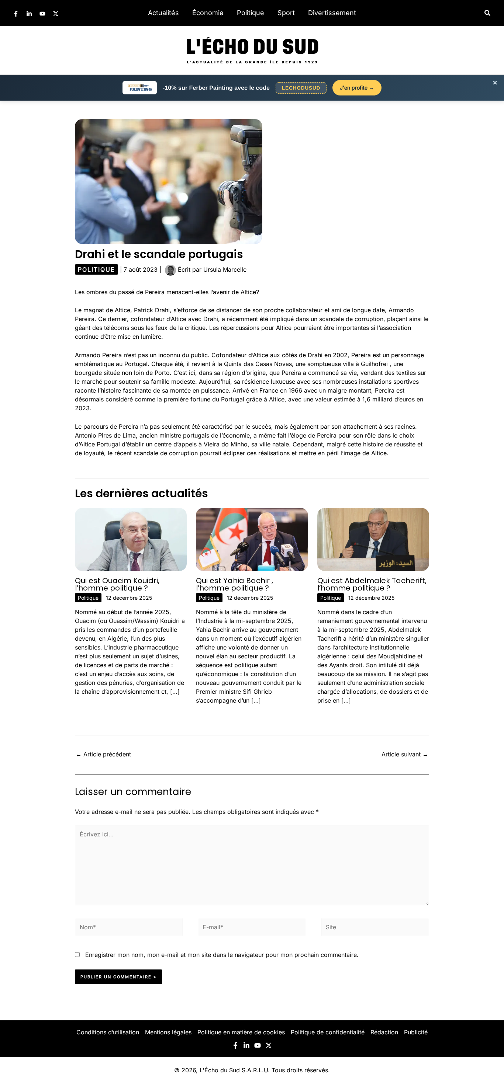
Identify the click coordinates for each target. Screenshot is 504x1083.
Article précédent (103, 754)
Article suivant (405, 754)
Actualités (163, 13)
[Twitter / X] (56, 14)
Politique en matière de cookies (241, 1032)
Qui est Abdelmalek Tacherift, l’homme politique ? (372, 584)
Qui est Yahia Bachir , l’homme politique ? (234, 584)
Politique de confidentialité (328, 1032)
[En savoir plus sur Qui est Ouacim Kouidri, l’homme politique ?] (131, 539)
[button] (487, 13)
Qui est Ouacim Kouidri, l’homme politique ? (117, 584)
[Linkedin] (29, 14)
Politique (250, 13)
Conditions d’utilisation (107, 1032)
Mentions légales (168, 1032)
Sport (286, 13)
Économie (208, 13)
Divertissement (332, 13)
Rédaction (384, 1032)
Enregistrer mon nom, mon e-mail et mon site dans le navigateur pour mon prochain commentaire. (222, 954)
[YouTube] (42, 14)
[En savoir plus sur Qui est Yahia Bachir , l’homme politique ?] (252, 539)
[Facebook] (16, 14)
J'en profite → (357, 87)
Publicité (416, 1032)
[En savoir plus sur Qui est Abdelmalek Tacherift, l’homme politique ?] (373, 539)
